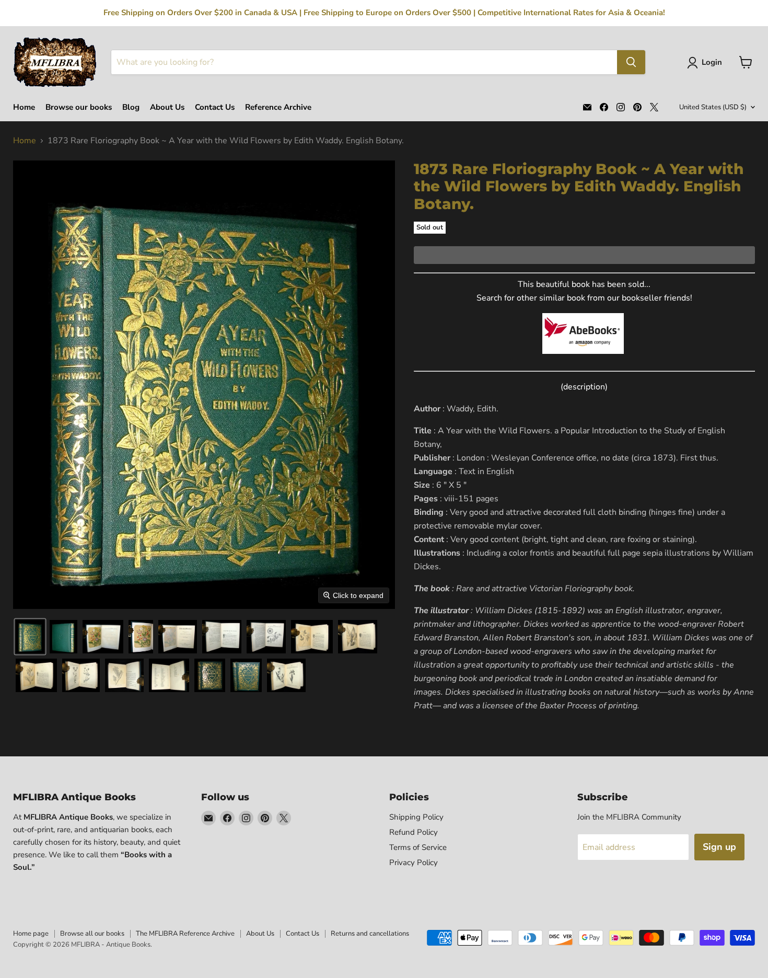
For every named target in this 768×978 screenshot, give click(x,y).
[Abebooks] (583, 359)
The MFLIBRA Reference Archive (185, 933)
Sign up (719, 847)
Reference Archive (278, 107)
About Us (167, 107)
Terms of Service (418, 847)
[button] (706, 62)
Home (24, 107)
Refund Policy (413, 832)
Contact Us (215, 107)
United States (713, 107)
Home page (31, 933)
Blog (130, 107)
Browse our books (78, 107)
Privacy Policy (413, 862)
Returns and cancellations (370, 933)
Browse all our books (92, 933)
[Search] (631, 62)
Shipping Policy (416, 817)
